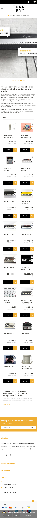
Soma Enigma (9, 367)
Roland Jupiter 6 (10, 201)
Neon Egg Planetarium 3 (26, 136)
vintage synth (13, 94)
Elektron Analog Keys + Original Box (26, 302)
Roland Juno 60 (9, 234)
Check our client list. (19, 15)
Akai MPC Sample (7, 169)
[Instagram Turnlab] (6, 455)
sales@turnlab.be (8, 487)
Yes (8, 515)
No (16, 515)
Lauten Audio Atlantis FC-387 (26, 368)
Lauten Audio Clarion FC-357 (9, 136)
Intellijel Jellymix (7, 301)
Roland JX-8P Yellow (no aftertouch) (26, 202)
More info (8, 149)
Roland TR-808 (9, 267)
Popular (6, 117)
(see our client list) (6, 106)
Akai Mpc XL (25, 333)
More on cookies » (27, 515)
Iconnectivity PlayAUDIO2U (25, 268)
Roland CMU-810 (9, 333)
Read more (6, 404)
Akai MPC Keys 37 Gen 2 (26, 169)
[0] (34, 2)
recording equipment (20, 100)
